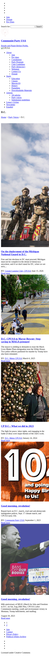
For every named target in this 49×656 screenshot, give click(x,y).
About (8, 52)
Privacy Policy (12, 634)
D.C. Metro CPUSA (13, 358)
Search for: (5, 26)
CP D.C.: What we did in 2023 (17, 426)
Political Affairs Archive (16, 636)
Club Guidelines (18, 64)
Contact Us (16, 71)
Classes (14, 81)
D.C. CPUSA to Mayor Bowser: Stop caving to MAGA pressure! (21, 340)
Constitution (16, 60)
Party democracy (18, 67)
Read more (5, 273)
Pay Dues (10, 22)
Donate (9, 19)
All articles (15, 95)
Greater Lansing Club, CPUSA (18, 271)
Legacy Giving (12, 102)
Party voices (16, 97)
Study (8, 76)
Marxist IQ (16, 83)
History (14, 86)
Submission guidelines (20, 100)
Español (9, 107)
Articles (9, 93)
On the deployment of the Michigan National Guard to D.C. (20, 253)
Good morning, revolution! (15, 506)
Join (8, 17)
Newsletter (10, 104)
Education (15, 78)
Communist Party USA (14, 520)
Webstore (15, 69)
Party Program (17, 62)
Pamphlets (15, 88)
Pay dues (15, 57)
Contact (9, 632)
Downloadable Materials (21, 90)
